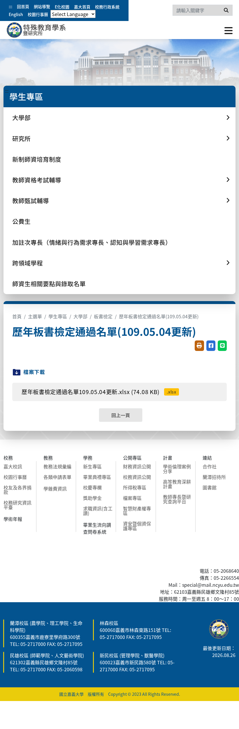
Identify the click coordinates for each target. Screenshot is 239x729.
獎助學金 (92, 498)
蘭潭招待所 (214, 477)
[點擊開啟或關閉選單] (228, 30)
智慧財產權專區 (137, 510)
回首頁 (23, 6)
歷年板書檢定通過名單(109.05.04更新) (158, 316)
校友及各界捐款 (17, 489)
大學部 (80, 316)
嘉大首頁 (82, 7)
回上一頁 (120, 415)
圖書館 (210, 487)
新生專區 (92, 466)
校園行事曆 (38, 14)
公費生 (21, 221)
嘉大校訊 (12, 466)
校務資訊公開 (137, 477)
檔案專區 (132, 498)
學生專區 (57, 316)
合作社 (210, 466)
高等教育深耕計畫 (177, 484)
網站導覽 (42, 6)
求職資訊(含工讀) (98, 510)
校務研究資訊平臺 (17, 505)
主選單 (35, 316)
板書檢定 (103, 316)
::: (10, 6)
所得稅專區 (134, 487)
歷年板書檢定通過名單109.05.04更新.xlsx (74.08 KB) (99, 392)
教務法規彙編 (57, 466)
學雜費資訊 (55, 488)
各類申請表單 (57, 477)
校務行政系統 (107, 7)
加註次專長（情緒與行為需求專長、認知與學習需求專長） (91, 242)
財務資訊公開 (137, 466)
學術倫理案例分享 (177, 468)
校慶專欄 (92, 487)
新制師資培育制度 (36, 159)
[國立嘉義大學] (37, 30)
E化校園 (62, 7)
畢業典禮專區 (97, 477)
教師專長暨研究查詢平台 (177, 499)
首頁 (17, 316)
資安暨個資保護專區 (137, 525)
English (16, 14)
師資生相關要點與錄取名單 (49, 283)
